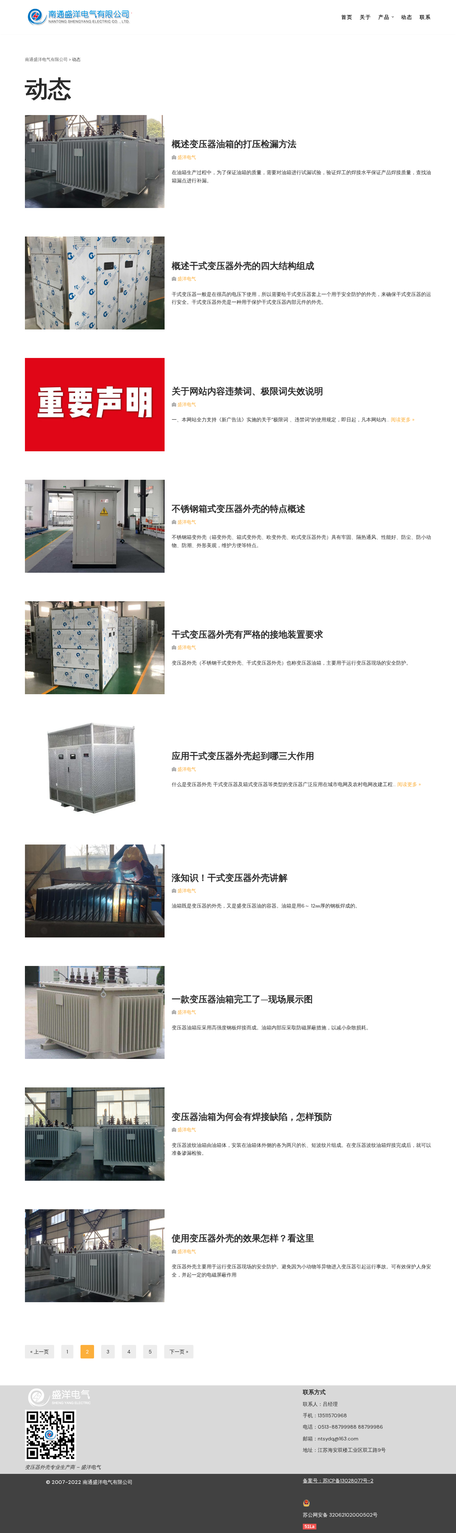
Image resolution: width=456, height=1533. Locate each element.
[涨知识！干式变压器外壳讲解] (95, 891)
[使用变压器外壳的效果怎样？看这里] (95, 1255)
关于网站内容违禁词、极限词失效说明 (247, 391)
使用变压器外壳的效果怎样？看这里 (243, 1238)
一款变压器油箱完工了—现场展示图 (242, 999)
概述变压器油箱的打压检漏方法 (234, 144)
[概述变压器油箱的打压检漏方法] (95, 161)
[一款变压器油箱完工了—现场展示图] (95, 1012)
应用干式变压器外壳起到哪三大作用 (243, 756)
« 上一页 (39, 1351)
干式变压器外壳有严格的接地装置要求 (247, 634)
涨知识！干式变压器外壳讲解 (229, 878)
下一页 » (179, 1351)
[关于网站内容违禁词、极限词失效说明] (95, 404)
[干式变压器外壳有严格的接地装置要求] (95, 647)
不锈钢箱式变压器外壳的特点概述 (238, 509)
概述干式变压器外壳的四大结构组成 (243, 266)
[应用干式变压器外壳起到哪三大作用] (95, 769)
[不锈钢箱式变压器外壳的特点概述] (95, 526)
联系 (425, 17)
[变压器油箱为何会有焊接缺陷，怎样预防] (95, 1133)
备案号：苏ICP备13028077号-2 (338, 1480)
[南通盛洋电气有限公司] (80, 17)
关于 (365, 17)
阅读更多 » (402, 419)
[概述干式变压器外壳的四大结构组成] (95, 283)
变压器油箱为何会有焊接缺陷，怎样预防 (252, 1117)
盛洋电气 (186, 157)
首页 (347, 17)
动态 (407, 17)
